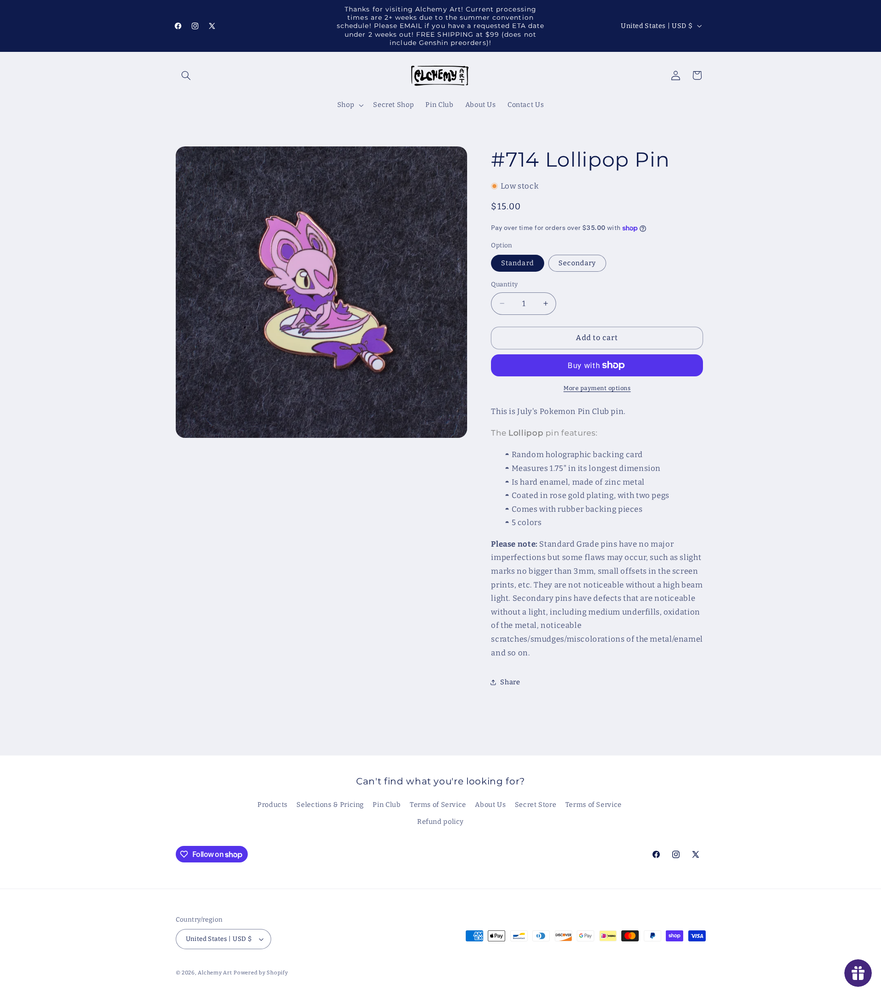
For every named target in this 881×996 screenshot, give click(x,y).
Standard (517, 263)
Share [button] (510, 682)
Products (272, 804)
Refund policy (440, 821)
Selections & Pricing (330, 804)
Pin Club (387, 804)
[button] (186, 75)
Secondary (577, 263)
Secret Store (536, 804)
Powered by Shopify (261, 972)
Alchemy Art (215, 972)
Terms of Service (438, 804)
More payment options (597, 388)
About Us (490, 804)
